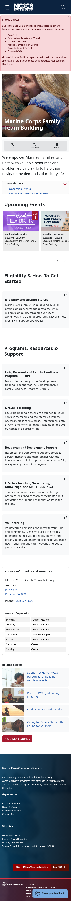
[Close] (67, 17)
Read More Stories (17, 739)
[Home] (23, 7)
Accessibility (31, 890)
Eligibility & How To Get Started (28, 194)
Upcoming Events (20, 189)
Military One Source (12, 842)
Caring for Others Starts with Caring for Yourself (45, 724)
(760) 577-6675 (24, 601)
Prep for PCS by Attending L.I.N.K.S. (43, 695)
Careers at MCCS (11, 803)
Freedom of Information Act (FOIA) (42, 887)
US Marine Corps (11, 835)
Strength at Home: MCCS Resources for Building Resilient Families (42, 676)
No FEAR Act (32, 884)
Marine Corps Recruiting (15, 839)
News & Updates (11, 807)
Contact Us (8, 814)
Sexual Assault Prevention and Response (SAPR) (28, 846)
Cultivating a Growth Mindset (45, 709)
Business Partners (11, 810)
